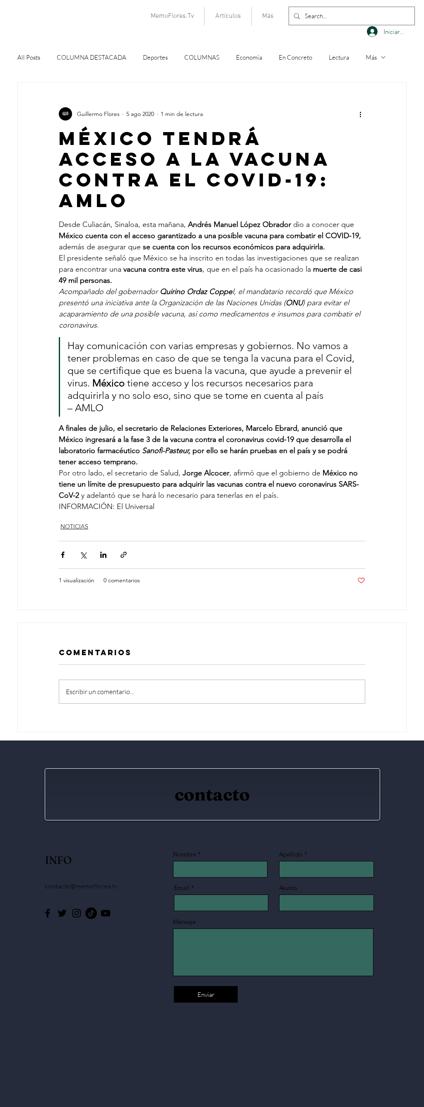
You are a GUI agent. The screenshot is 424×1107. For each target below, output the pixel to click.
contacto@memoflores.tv (81, 886)
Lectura (339, 57)
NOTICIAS (74, 526)
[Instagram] (76, 913)
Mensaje (184, 922)
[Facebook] (47, 913)
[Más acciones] (360, 114)
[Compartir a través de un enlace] (124, 555)
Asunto (288, 888)
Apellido (291, 854)
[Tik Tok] (91, 913)
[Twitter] (62, 913)
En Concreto (295, 57)
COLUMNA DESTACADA (91, 57)
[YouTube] (105, 913)
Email (182, 888)
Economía (249, 57)
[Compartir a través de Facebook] (63, 555)
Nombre (184, 854)
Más (371, 57)
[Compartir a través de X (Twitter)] (83, 555)
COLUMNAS (201, 57)
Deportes (155, 57)
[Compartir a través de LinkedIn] (103, 555)
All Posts (28, 57)
